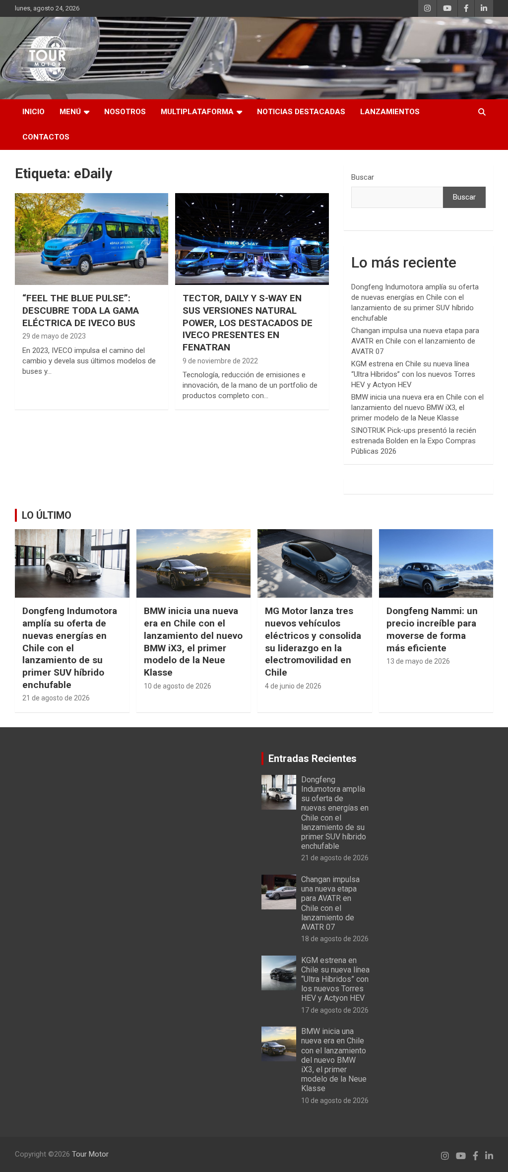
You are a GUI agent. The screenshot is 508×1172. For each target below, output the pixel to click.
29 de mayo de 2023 (54, 336)
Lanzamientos (390, 111)
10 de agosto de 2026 (177, 686)
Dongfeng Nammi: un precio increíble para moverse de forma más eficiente (432, 629)
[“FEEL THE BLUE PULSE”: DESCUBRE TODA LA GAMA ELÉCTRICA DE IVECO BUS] (91, 239)
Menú (70, 111)
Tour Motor (90, 1154)
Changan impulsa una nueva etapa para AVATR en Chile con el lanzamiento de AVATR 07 (415, 341)
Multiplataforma (197, 111)
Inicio (33, 111)
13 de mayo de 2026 (418, 661)
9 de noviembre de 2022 (220, 361)
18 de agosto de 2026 (335, 939)
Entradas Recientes (312, 758)
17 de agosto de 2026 (335, 1010)
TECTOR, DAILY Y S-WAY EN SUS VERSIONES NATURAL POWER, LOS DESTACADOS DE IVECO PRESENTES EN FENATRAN (248, 322)
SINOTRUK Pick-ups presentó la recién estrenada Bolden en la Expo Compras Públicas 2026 (413, 441)
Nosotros (125, 111)
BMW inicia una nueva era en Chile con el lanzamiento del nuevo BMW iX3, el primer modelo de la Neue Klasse (417, 407)
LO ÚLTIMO (46, 515)
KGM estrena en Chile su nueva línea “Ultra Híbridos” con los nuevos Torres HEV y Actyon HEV (413, 374)
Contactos (45, 137)
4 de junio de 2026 (293, 686)
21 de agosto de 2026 (56, 698)
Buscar (362, 177)
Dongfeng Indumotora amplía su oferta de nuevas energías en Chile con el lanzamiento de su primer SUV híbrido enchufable (69, 647)
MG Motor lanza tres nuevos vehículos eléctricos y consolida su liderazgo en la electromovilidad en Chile (313, 641)
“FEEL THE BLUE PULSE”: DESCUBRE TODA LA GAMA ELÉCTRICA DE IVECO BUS (80, 310)
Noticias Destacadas (301, 111)
